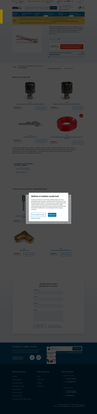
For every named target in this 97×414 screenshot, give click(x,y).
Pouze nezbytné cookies (38, 214)
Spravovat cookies (35, 218)
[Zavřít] (69, 196)
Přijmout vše (52, 214)
